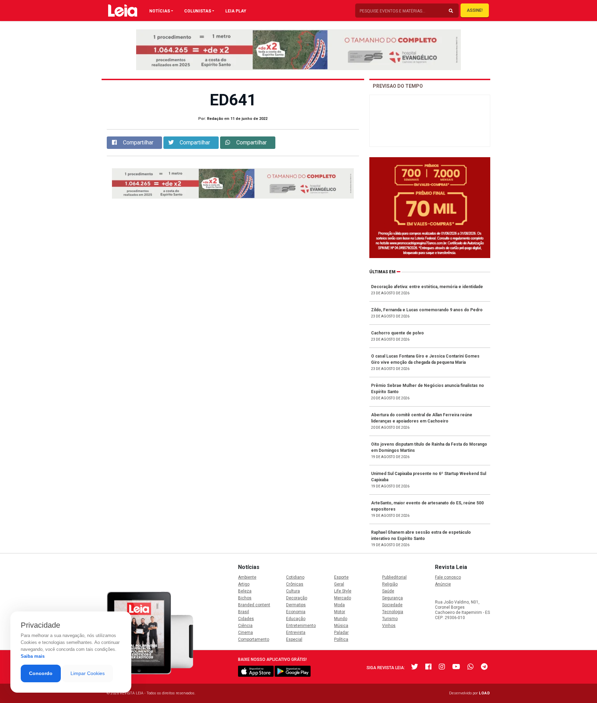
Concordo (41, 673)
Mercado (342, 598)
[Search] (451, 11)
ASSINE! (475, 10)
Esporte (341, 577)
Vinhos (389, 625)
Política (341, 639)
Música (341, 625)
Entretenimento (301, 625)
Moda (339, 604)
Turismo (390, 618)
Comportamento (253, 639)
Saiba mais (33, 656)
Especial (294, 639)
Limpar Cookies (87, 673)
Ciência (245, 625)
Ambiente (247, 577)
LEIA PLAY (235, 11)
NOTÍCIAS (159, 11)
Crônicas (294, 584)
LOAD (484, 693)
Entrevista (295, 632)
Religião (390, 584)
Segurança (392, 598)
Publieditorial (394, 577)
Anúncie (443, 584)
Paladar (341, 632)
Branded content (254, 604)
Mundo (340, 618)
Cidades (246, 618)
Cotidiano (295, 577)
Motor (339, 611)
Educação (295, 618)
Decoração (296, 598)
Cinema (245, 632)
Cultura (293, 591)
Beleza (245, 591)
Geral (339, 584)
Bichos (245, 598)
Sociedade (392, 604)
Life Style (342, 591)
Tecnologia (392, 611)
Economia (295, 611)
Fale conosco (448, 577)
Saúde (388, 591)
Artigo (243, 584)
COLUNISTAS (197, 11)
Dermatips (296, 604)
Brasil (243, 611)
